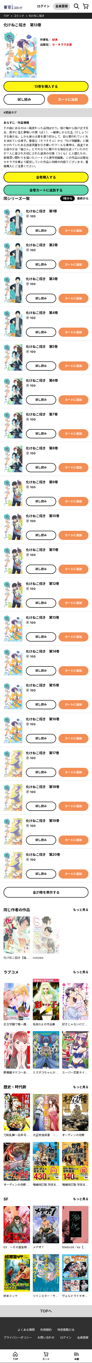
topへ (46, 1311)
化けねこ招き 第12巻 (42, 584)
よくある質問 (26, 1329)
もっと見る (80, 909)
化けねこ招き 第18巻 (42, 787)
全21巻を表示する (46, 892)
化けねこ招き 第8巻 (42, 448)
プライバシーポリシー (18, 1337)
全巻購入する (46, 177)
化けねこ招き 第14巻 (42, 651)
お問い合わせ (46, 1337)
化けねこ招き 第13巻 (42, 617)
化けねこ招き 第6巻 (42, 380)
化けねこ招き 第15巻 (42, 685)
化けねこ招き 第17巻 (42, 753)
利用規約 (46, 1329)
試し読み (24, 99)
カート (46, 1359)
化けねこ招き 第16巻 (42, 719)
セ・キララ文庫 (62, 44)
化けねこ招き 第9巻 (42, 482)
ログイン (43, 6)
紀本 (55, 39)
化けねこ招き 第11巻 (42, 550)
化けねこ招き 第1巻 (41, 211)
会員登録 (61, 6)
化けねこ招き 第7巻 (42, 414)
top (6, 15)
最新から (82, 198)
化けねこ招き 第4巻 (42, 313)
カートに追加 (68, 99)
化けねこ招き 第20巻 (43, 854)
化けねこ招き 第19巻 (42, 821)
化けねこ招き (36, 15)
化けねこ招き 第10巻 (42, 516)
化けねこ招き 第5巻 (42, 347)
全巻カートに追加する (46, 190)
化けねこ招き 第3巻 (42, 279)
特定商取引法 (65, 1329)
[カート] (85, 6)
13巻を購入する (46, 86)
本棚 (76, 1359)
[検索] (76, 6)
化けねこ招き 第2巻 (42, 245)
